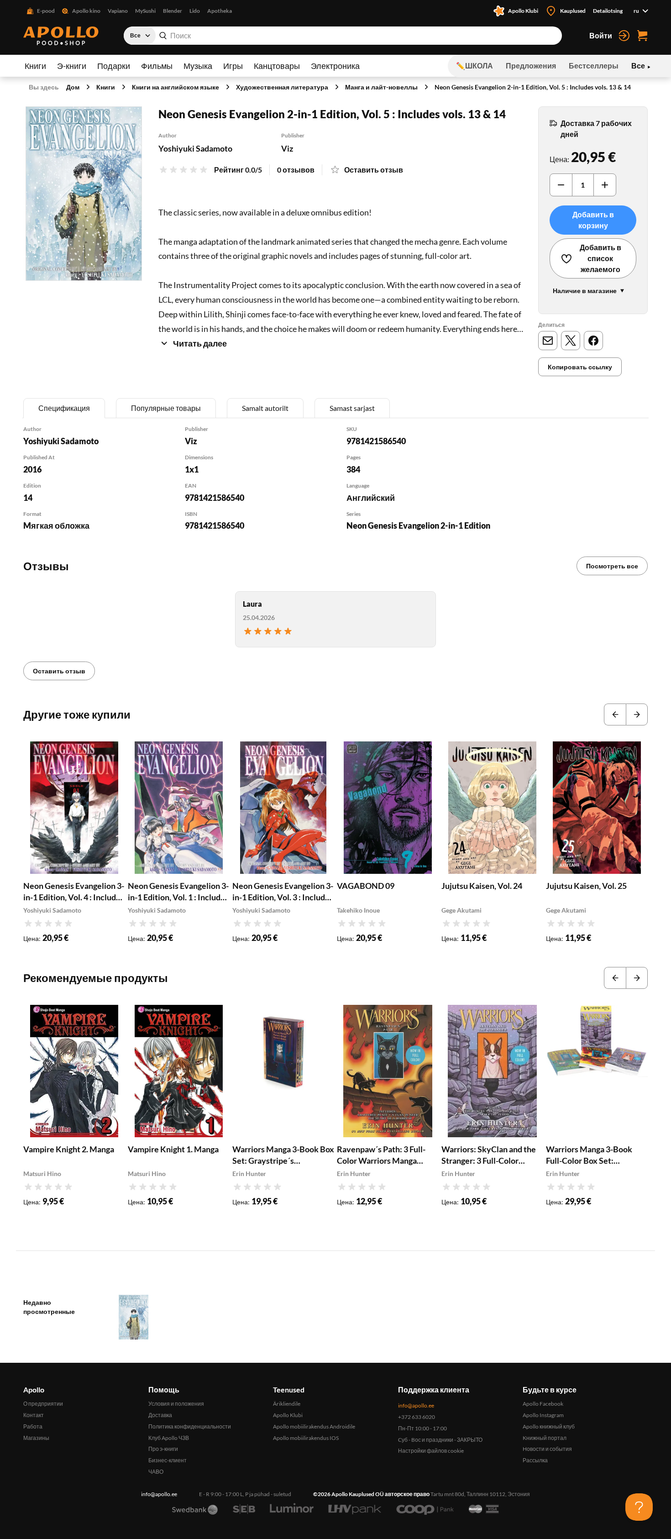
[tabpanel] (335, 490)
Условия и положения (176, 1403)
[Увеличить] (605, 185)
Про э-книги (163, 1448)
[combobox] (343, 35)
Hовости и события (547, 1448)
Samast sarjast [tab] (352, 408)
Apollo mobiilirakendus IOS (306, 1437)
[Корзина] (642, 35)
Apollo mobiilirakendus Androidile (314, 1426)
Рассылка (535, 1460)
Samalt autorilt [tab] (265, 408)
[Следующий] (637, 714)
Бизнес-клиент (167, 1460)
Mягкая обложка (56, 525)
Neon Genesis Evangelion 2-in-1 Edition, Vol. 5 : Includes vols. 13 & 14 (533, 87)
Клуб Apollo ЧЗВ (168, 1437)
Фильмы (157, 66)
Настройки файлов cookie (431, 1450)
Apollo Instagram (543, 1415)
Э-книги (71, 66)
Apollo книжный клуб (549, 1426)
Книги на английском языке (175, 87)
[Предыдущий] (615, 714)
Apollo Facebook (543, 1403)
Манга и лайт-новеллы (381, 87)
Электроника (335, 66)
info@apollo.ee (416, 1405)
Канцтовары (277, 66)
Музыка (197, 66)
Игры (233, 66)
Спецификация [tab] (64, 408)
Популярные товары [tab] (166, 408)
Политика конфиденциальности (189, 1426)
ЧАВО (155, 1471)
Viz (287, 148)
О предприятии (43, 1403)
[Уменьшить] (561, 185)
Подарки (113, 66)
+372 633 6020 (416, 1416)
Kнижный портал (544, 1437)
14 (27, 498)
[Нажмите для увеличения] (84, 193)
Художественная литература (282, 87)
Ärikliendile (286, 1403)
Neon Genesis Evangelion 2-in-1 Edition (418, 525)
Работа (32, 1426)
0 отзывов (296, 169)
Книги (35, 66)
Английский (370, 498)
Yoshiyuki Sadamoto (195, 148)
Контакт (33, 1415)
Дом (72, 87)
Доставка (160, 1415)
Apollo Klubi (288, 1415)
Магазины (36, 1437)
